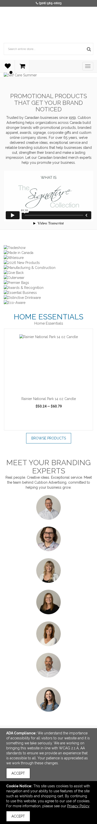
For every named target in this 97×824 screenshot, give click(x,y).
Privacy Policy (78, 806)
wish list (49, 425)
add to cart (51, 388)
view (18, 425)
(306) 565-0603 (50, 3)
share (81, 425)
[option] (48, 379)
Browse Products (48, 438)
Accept (18, 773)
